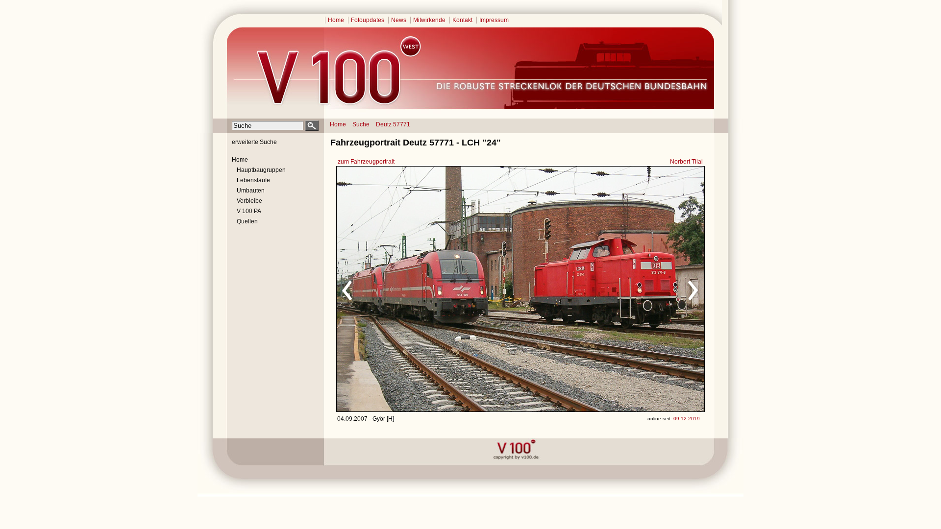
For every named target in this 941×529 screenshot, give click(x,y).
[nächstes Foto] (607, 289)
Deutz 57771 (393, 124)
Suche (361, 124)
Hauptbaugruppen (261, 170)
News (398, 20)
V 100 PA (249, 211)
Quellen (247, 221)
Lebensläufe (253, 180)
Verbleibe (249, 200)
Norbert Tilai (686, 161)
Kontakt (462, 20)
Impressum (494, 20)
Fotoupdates (367, 20)
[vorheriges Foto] (430, 289)
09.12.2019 (686, 418)
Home (336, 20)
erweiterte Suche (254, 142)
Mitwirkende (429, 20)
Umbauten (251, 190)
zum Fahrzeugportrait (366, 161)
